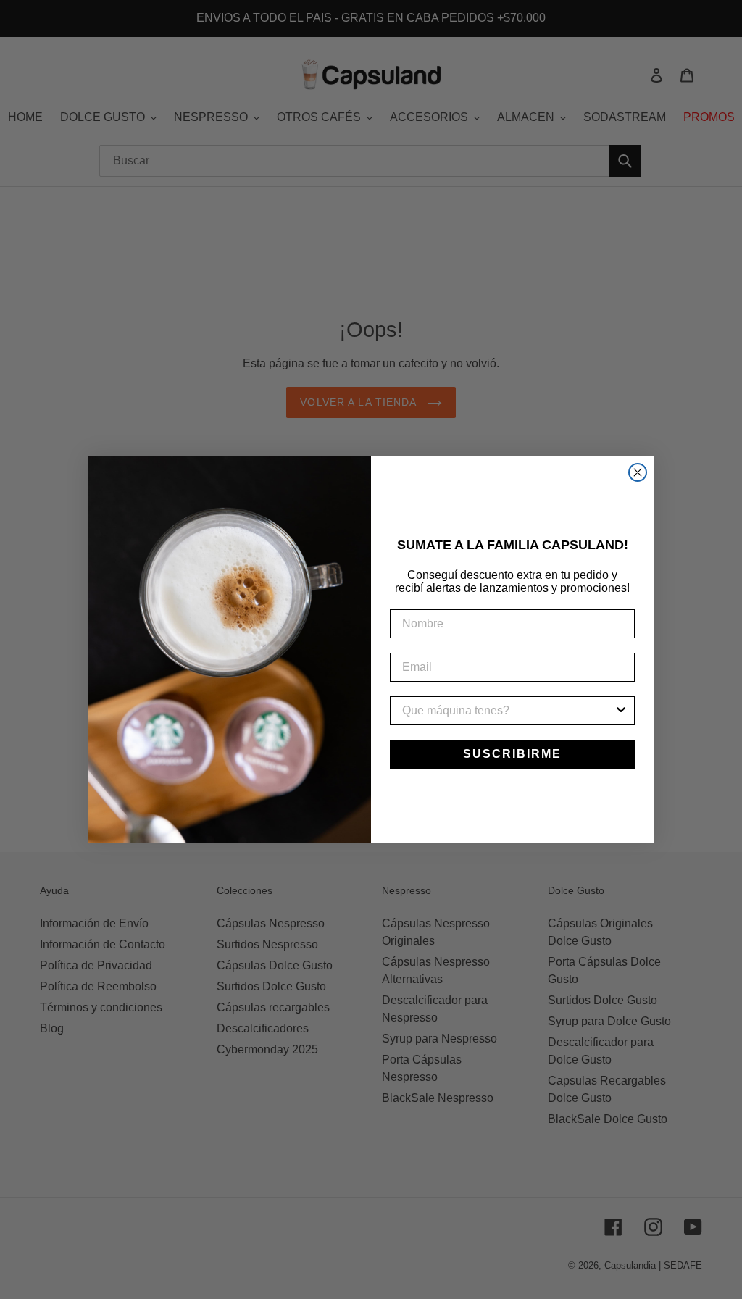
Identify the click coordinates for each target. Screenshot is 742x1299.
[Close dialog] (637, 472)
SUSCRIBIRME (512, 754)
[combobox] (508, 710)
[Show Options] (621, 710)
